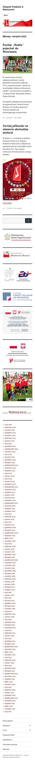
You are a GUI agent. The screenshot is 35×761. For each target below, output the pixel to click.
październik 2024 (11, 449)
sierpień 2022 (10, 492)
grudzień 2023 (10, 460)
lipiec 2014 (9, 652)
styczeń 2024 (10, 457)
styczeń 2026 (10, 430)
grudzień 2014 (10, 641)
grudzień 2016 (10, 603)
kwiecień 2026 (10, 427)
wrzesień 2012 (10, 701)
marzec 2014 (9, 663)
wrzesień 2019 (10, 563)
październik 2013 (11, 674)
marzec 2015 (9, 636)
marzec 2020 (10, 549)
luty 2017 (8, 598)
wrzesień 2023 (10, 468)
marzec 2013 (9, 693)
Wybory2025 (17, 412)
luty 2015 (8, 638)
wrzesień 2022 (10, 490)
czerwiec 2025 (10, 435)
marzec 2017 (9, 595)
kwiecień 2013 (10, 690)
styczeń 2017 (9, 600)
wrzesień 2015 (10, 628)
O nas (5, 730)
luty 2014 (8, 665)
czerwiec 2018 (10, 576)
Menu (6, 15)
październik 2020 (11, 533)
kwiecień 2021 (10, 517)
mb (3, 118)
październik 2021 (11, 503)
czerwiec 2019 (10, 565)
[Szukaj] (28, 220)
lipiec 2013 (9, 682)
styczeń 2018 (10, 584)
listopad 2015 (10, 625)
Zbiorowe (6, 749)
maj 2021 (8, 514)
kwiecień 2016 (10, 614)
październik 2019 (11, 560)
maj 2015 (8, 630)
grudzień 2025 (10, 433)
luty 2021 (8, 522)
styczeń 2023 (10, 481)
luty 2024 (8, 454)
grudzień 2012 (10, 695)
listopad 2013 (10, 671)
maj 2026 (8, 425)
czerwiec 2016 (10, 609)
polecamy (5, 413)
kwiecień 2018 (10, 579)
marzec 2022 (10, 495)
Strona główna (8, 721)
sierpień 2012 (10, 703)
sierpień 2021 (10, 508)
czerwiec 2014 (10, 655)
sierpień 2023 (10, 471)
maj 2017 (8, 592)
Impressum (6, 725)
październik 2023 (11, 465)
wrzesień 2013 (10, 676)
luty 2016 (8, 619)
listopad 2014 (10, 644)
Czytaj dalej (7, 203)
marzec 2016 (9, 617)
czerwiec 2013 (10, 684)
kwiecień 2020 (10, 546)
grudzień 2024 (10, 446)
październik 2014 (11, 647)
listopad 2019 (10, 557)
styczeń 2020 (10, 552)
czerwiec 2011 (10, 709)
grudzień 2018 (10, 571)
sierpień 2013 (10, 679)
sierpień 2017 (10, 590)
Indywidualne (7, 740)
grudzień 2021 (10, 500)
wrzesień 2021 (10, 506)
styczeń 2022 (10, 498)
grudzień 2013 (10, 668)
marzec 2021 (9, 519)
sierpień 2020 (10, 536)
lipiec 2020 (9, 538)
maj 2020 (8, 544)
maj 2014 (8, 657)
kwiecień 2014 (10, 660)
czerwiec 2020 (10, 541)
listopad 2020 (10, 530)
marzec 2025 (10, 441)
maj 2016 (8, 611)
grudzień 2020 (10, 527)
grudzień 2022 (10, 484)
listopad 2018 (10, 573)
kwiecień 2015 (10, 633)
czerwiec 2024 (10, 452)
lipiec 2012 (9, 706)
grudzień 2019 (10, 554)
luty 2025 (8, 443)
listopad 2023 (10, 462)
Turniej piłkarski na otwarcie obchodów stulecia (15, 129)
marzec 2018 (9, 582)
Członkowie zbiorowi (10, 744)
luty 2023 (8, 479)
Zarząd (29, 413)
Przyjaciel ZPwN (8, 735)
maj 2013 (8, 687)
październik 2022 (11, 487)
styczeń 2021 (10, 525)
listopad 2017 (10, 587)
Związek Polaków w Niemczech (13, 8)
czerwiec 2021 (10, 511)
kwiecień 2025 (10, 438)
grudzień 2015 (10, 622)
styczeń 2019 (10, 568)
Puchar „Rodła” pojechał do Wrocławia (13, 48)
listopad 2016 (10, 606)
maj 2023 (8, 473)
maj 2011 (8, 711)
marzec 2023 (9, 476)
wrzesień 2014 (10, 649)
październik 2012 (11, 698)
